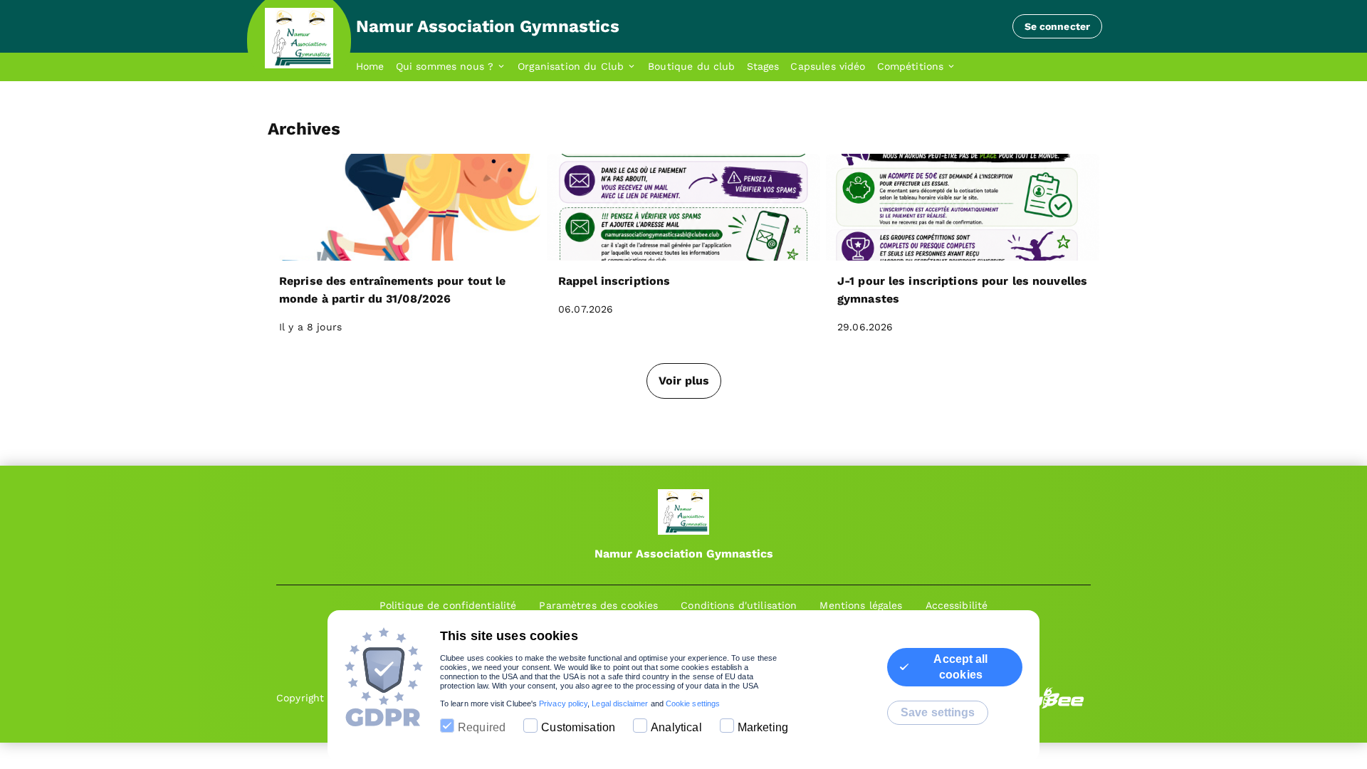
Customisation (578, 727)
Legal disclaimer (620, 703)
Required (482, 727)
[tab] (376, 67)
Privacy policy (563, 703)
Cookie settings (693, 703)
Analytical (676, 727)
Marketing (763, 727)
